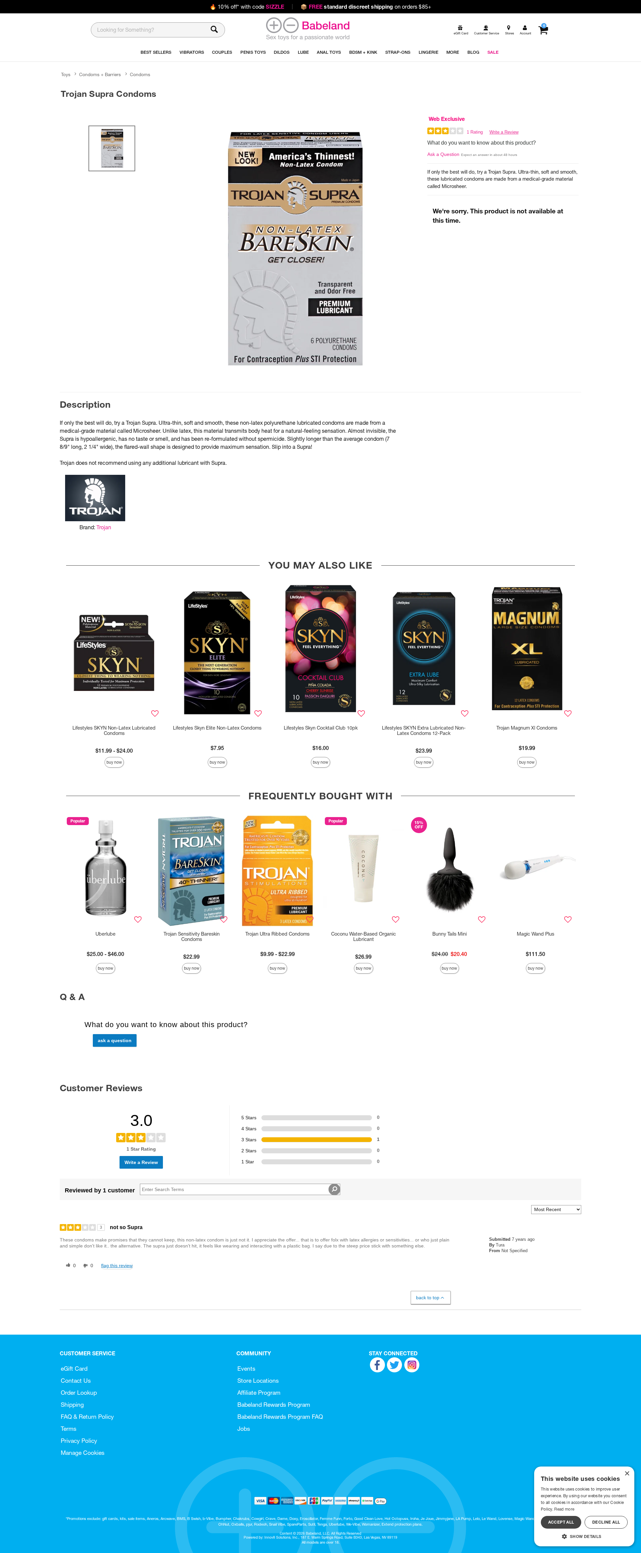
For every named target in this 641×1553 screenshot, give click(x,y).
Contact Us (76, 1380)
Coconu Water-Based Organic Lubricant (363, 936)
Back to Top (427, 1297)
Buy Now (114, 762)
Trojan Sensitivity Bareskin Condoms (192, 936)
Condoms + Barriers (100, 74)
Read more (564, 1509)
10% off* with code (247, 6)
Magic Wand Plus (535, 934)
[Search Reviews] (334, 1189)
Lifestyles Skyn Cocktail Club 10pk (321, 728)
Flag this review (117, 1265)
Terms (68, 1428)
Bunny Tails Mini (449, 934)
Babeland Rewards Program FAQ (280, 1416)
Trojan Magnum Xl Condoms (526, 728)
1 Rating (475, 132)
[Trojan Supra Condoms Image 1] (294, 248)
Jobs (243, 1428)
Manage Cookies (82, 1452)
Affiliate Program (258, 1392)
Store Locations (258, 1380)
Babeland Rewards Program (273, 1404)
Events (246, 1368)
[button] (584, 1536)
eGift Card (74, 1368)
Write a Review (503, 132)
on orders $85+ (365, 6)
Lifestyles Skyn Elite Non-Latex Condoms (217, 728)
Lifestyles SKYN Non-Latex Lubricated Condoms (114, 730)
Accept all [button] (561, 1522)
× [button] (626, 1473)
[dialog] (584, 1506)
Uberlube (105, 934)
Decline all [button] (606, 1522)
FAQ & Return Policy (87, 1416)
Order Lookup (79, 1392)
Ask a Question (443, 154)
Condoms (140, 74)
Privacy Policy (79, 1440)
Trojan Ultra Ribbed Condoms (277, 934)
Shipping (72, 1404)
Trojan (103, 527)
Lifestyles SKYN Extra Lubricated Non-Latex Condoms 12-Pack (424, 730)
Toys (65, 74)
